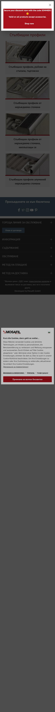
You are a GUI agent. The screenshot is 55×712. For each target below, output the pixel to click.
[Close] (50, 5)
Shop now (29, 23)
